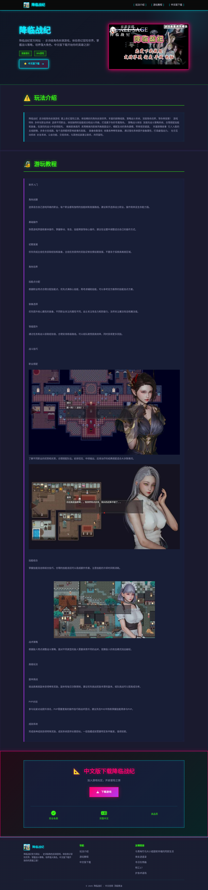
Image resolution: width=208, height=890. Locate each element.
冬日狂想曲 (141, 862)
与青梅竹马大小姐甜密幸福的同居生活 (154, 851)
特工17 (139, 868)
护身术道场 (141, 873)
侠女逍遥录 (141, 857)
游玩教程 (157, 5)
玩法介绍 (139, 5)
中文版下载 (176, 5)
